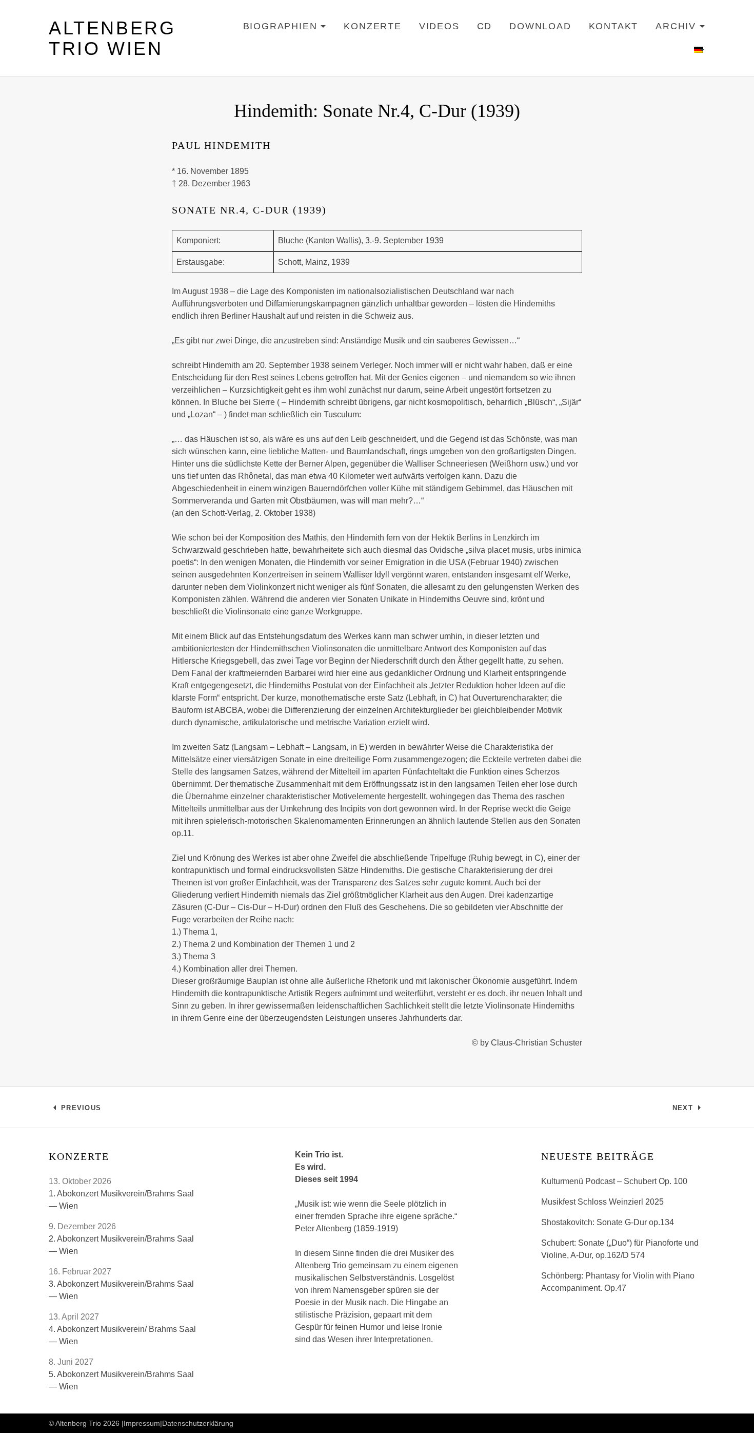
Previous (81, 1110)
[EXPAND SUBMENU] (699, 50)
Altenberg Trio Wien (112, 38)
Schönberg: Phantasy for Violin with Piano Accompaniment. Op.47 (618, 1281)
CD (484, 26)
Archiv (680, 28)
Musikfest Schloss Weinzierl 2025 (602, 1201)
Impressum (142, 1423)
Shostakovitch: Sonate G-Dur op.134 (607, 1222)
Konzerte (372, 26)
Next (688, 1110)
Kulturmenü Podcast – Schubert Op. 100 (614, 1181)
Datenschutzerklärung (197, 1423)
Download (540, 26)
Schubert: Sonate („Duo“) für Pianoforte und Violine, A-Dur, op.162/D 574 (620, 1249)
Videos (439, 26)
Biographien (285, 28)
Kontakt (614, 26)
